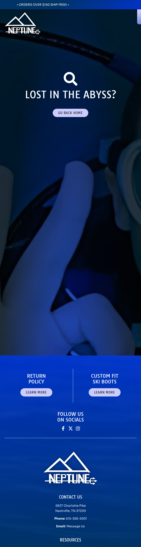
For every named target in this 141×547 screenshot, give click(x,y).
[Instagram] (78, 428)
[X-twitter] (70, 428)
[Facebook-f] (63, 428)
